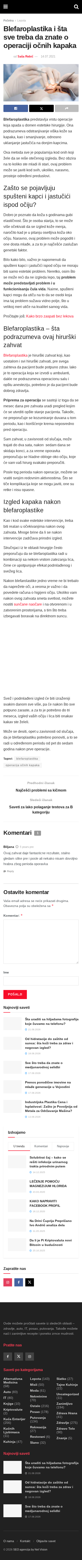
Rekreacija (38, 1427)
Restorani (37, 1436)
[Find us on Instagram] (7, 1282)
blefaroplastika (27, 758)
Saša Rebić (25, 56)
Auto (7, 1392)
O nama (8, 1541)
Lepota (21, 20)
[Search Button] (76, 7)
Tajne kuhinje (67, 1384)
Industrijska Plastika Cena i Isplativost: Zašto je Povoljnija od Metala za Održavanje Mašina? (51, 1106)
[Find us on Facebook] (18, 1282)
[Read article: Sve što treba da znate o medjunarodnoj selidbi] (12, 1067)
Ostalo (35, 1406)
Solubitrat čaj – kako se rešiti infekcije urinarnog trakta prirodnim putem (49, 1162)
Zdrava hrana (66, 1413)
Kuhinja (9, 1441)
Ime (6, 972)
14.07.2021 (48, 56)
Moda (34, 1390)
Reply (10, 871)
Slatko (61, 1379)
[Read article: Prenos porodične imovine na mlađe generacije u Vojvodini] (12, 1086)
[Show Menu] (5, 7)
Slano (34, 1442)
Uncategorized (67, 1394)
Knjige (8, 1403)
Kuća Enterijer (14, 1419)
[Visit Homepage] (41, 6)
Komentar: (13, 915)
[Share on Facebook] (15, 108)
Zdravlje (62, 1422)
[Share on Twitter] (41, 108)
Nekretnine (38, 1396)
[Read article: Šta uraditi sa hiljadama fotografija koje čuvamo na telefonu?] (12, 1023)
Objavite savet (46, 1541)
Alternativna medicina (12, 1380)
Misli (33, 1384)
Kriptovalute (13, 1409)
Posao (35, 1412)
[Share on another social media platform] (67, 108)
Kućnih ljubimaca (11, 1430)
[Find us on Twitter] (29, 1282)
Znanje (61, 1438)
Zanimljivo (64, 1403)
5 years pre (27, 847)
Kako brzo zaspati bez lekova (50, 316)
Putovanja (38, 1417)
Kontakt (25, 1541)
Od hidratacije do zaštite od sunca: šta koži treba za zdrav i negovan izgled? (49, 1043)
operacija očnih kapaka (23, 765)
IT (4, 1398)
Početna (8, 20)
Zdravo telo (65, 1428)
